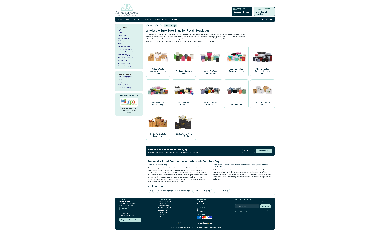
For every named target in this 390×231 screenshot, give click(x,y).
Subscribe (265, 206)
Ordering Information (165, 201)
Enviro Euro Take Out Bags (262, 103)
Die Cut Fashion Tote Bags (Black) (184, 135)
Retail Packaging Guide (125, 77)
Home (120, 19)
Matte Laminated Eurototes (210, 103)
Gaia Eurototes (236, 104)
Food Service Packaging (126, 57)
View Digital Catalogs (162, 19)
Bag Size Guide (123, 79)
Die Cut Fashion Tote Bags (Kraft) (158, 135)
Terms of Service (245, 212)
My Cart (128, 19)
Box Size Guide (123, 82)
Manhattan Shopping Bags (184, 72)
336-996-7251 (124, 203)
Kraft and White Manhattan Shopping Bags (158, 71)
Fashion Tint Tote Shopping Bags (210, 72)
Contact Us (138, 19)
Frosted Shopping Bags (202, 191)
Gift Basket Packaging (125, 63)
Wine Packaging (123, 60)
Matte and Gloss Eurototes (184, 103)
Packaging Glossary (124, 88)
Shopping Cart (201, 203)
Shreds (120, 44)
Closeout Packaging (124, 66)
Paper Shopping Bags (165, 191)
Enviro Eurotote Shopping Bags (158, 103)
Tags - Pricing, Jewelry (125, 49)
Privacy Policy (163, 203)
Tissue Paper (122, 35)
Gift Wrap (121, 41)
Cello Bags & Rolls (124, 46)
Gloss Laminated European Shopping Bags (262, 71)
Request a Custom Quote (130, 220)
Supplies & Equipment (125, 52)
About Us (148, 19)
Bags (119, 30)
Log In (174, 19)
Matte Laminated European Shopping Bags (236, 71)
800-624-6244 (124, 201)
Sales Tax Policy (163, 206)
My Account (201, 201)
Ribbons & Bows (123, 38)
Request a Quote (263, 151)
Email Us (124, 209)
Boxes (120, 32)
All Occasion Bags (183, 191)
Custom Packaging (124, 55)
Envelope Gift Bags (221, 191)
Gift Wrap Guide (123, 85)
